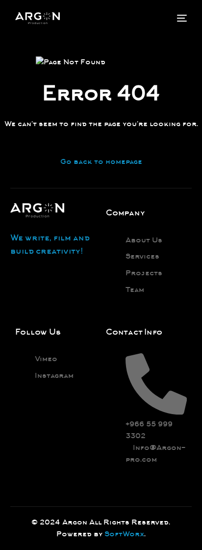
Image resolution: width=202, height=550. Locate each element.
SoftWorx (124, 533)
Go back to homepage (101, 161)
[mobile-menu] (181, 18)
